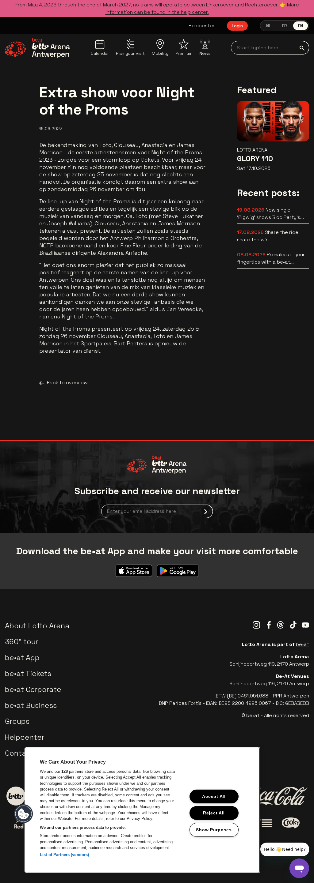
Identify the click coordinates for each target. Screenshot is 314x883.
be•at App (22, 657)
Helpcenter (202, 25)
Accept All (213, 796)
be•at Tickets (28, 673)
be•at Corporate (33, 689)
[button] (23, 814)
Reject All (214, 812)
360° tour (21, 641)
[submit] (302, 47)
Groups (17, 721)
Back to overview (67, 382)
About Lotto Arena (37, 625)
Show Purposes (214, 829)
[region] (142, 810)
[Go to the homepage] (37, 48)
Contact (19, 753)
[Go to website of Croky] (291, 823)
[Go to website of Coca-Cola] (277, 796)
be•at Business (31, 705)
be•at (302, 644)
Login (237, 25)
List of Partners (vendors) (64, 854)
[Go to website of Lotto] (15, 796)
